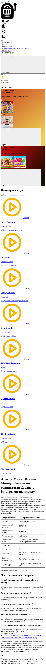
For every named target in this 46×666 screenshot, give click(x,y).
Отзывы (22, 636)
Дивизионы (24, 48)
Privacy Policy (30, 636)
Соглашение (14, 636)
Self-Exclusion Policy (29, 638)
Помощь (10, 48)
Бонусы (17, 48)
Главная (4, 48)
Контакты (5, 636)
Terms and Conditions (14, 638)
